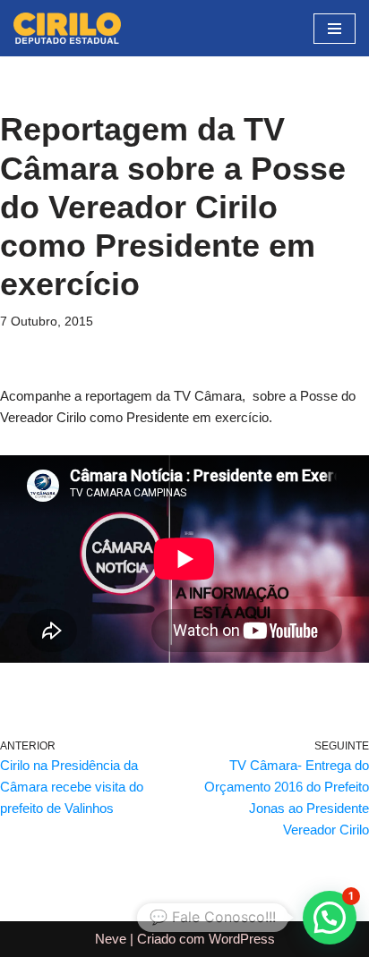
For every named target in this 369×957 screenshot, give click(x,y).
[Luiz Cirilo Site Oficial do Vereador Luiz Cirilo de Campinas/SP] (67, 28)
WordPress (242, 938)
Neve (110, 938)
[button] (329, 917)
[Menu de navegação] (334, 28)
